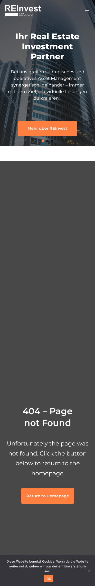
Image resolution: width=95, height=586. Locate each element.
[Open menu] (87, 10)
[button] (43, 141)
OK (49, 579)
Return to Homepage (47, 496)
